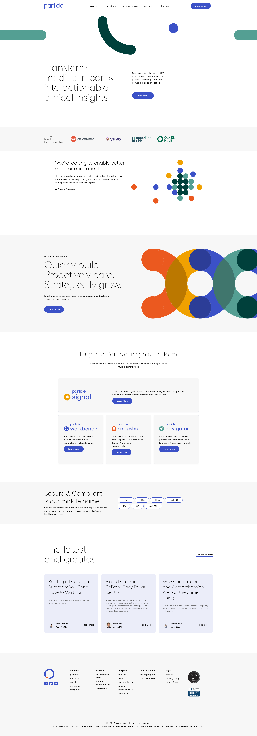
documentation (147, 678)
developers (101, 688)
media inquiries (125, 689)
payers (99, 681)
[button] (111, 6)
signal (73, 682)
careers (121, 686)
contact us (123, 693)
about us (122, 674)
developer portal (148, 674)
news (120, 678)
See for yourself (204, 554)
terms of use (172, 682)
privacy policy (172, 678)
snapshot (74, 678)
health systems (103, 684)
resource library (125, 682)
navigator (75, 689)
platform (74, 674)
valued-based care (102, 675)
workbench (75, 686)
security (169, 674)
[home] (56, 6)
